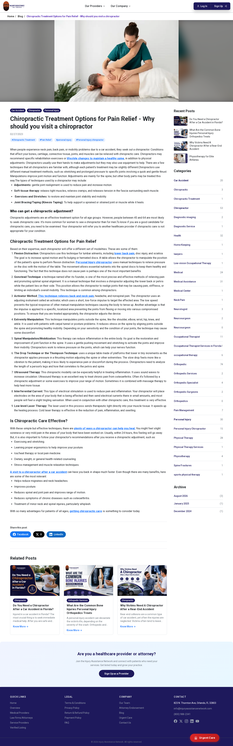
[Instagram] (186, 721)
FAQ (67, 722)
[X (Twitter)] (181, 721)
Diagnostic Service (184, 226)
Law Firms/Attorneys (21, 717)
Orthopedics (181, 401)
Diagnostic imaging (185, 217)
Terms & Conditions (75, 703)
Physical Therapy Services (188, 447)
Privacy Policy (72, 708)
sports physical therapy (187, 474)
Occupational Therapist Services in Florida (197, 346)
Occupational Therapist (187, 336)
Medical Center (182, 290)
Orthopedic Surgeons (186, 392)
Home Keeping (182, 244)
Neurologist (180, 309)
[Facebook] (175, 721)
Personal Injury (182, 419)
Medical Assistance (185, 281)
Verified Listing (18, 727)
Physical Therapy (183, 438)
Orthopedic (180, 364)
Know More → (20, 626)
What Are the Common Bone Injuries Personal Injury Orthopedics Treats (85, 609)
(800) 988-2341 (182, 714)
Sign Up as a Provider (116, 673)
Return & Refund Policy (77, 712)
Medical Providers (19, 712)
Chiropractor (181, 208)
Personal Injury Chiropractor (190, 428)
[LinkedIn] (192, 721)
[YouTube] (197, 721)
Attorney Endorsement (131, 708)
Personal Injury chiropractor (94, 262)
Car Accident (181, 180)
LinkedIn (58, 534)
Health (177, 235)
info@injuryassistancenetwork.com (193, 708)
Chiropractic (181, 189)
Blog (20, 16)
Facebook (22, 534)
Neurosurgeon (182, 318)
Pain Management (184, 410)
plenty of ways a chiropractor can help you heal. (104, 428)
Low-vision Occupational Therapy (192, 263)
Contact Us (125, 722)
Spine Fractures (183, 465)
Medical (178, 272)
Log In (203, 6)
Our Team (124, 703)
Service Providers (19, 722)
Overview (15, 708)
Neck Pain (179, 300)
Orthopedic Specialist (186, 382)
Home (10, 16)
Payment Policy (73, 717)
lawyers (178, 254)
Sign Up (218, 6)
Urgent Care (125, 717)
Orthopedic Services (185, 373)
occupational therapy (185, 355)
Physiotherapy (182, 456)
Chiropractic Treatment (187, 198)
